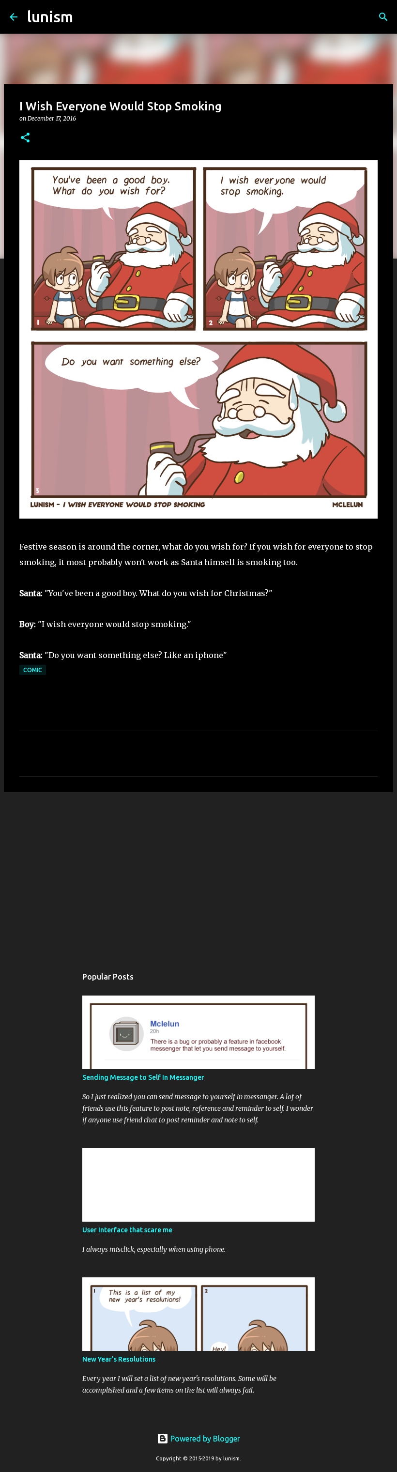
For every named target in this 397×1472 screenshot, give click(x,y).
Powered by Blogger (204, 1438)
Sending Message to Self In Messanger (143, 1077)
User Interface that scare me (127, 1230)
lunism (50, 16)
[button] (25, 138)
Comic (32, 670)
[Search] (86, 17)
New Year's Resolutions (118, 1359)
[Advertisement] (198, 874)
